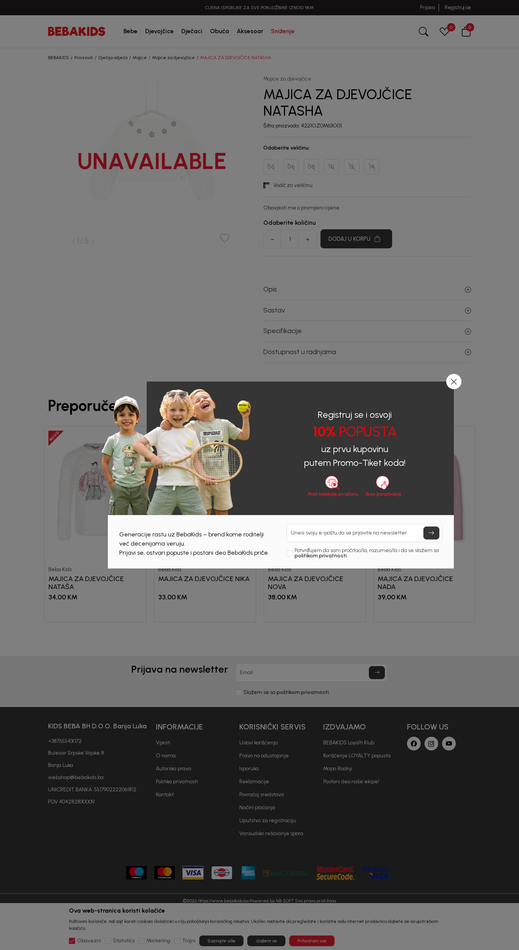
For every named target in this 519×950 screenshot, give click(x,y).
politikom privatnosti (321, 555)
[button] (453, 381)
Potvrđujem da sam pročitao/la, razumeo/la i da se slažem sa (367, 553)
